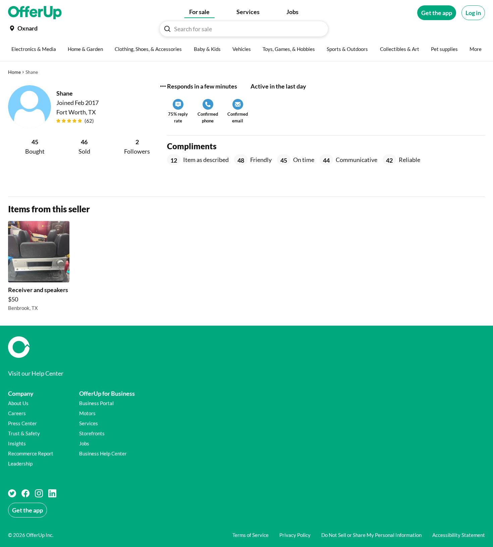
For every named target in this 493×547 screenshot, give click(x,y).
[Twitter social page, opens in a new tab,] (12, 493)
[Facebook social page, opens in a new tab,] (25, 493)
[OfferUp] (35, 12)
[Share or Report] (163, 86)
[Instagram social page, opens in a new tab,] (39, 493)
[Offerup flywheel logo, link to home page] (246, 347)
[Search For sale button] (167, 29)
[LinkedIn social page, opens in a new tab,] (52, 493)
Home (14, 72)
